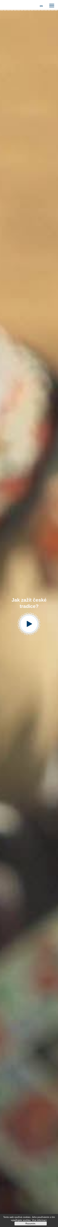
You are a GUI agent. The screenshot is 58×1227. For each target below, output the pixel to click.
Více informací (39, 1220)
